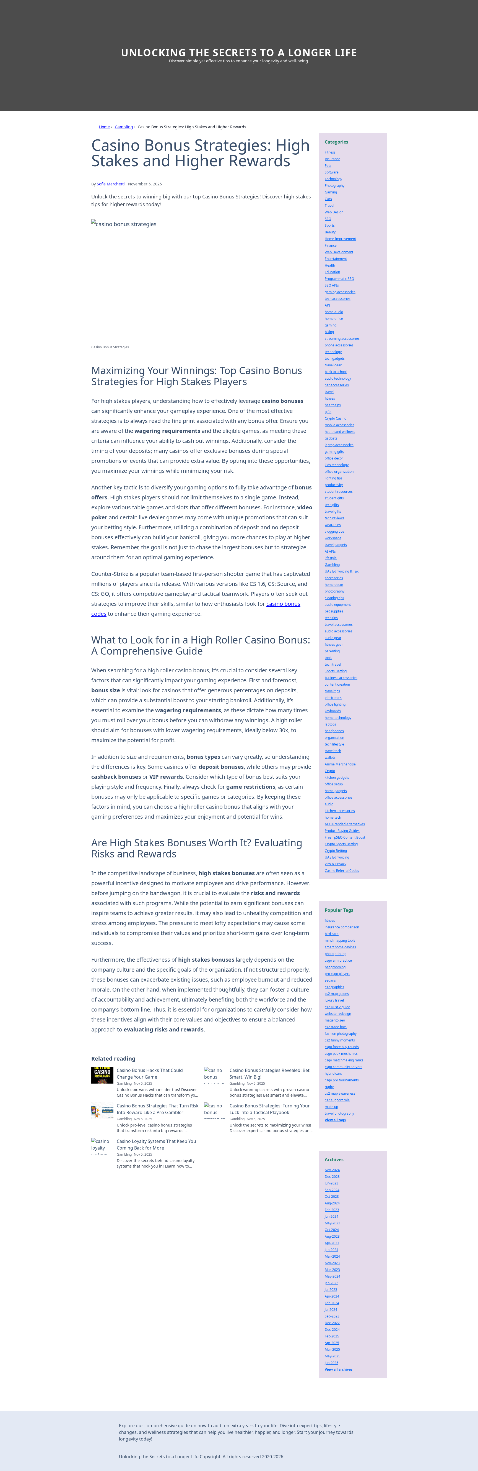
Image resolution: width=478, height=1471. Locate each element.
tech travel (333, 664)
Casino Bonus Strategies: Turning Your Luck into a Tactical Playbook (270, 1109)
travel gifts (333, 511)
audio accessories (338, 631)
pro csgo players (337, 973)
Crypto (330, 770)
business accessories (341, 677)
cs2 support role (337, 1100)
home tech (333, 817)
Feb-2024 (332, 1303)
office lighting (335, 704)
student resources (339, 491)
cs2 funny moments (340, 1040)
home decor (334, 584)
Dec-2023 (332, 1176)
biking (329, 332)
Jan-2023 (331, 1283)
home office (334, 318)
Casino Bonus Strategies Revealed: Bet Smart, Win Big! (270, 1073)
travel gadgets (336, 544)
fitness (330, 398)
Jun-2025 (331, 1362)
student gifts (334, 498)
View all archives (338, 1369)
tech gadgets (335, 358)
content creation (337, 684)
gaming (330, 325)
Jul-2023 (331, 1289)
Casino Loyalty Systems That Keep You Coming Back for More (156, 1144)
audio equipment (338, 604)
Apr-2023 (332, 1243)
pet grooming (335, 967)
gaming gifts (334, 451)
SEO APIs (332, 285)
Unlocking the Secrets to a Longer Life (239, 52)
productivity (334, 484)
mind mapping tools (340, 940)
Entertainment (336, 258)
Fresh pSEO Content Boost (345, 837)
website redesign (338, 1013)
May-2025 (332, 1356)
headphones (334, 731)
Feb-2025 (332, 1336)
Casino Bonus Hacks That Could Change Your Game (150, 1073)
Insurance (332, 159)
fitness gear (334, 644)
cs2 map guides (337, 993)
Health (330, 265)
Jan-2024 (331, 1249)
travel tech (333, 751)
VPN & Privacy (335, 864)
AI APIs (330, 551)
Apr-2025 (332, 1342)
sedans (330, 980)
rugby (329, 1086)
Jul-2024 (331, 1309)
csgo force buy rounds (342, 1046)
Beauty (330, 232)
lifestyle (331, 558)
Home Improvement (340, 238)
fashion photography (341, 1033)
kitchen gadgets (337, 777)
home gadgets (336, 790)
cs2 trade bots (336, 1027)
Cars (328, 198)
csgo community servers (343, 1066)
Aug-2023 (332, 1236)
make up (331, 1106)
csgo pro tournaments (342, 1080)
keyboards (333, 711)
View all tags (335, 1120)
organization (334, 737)
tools (328, 657)
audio (329, 804)
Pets (328, 165)
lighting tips (333, 478)
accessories (334, 578)
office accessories (338, 797)
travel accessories (339, 624)
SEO (328, 218)
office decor (334, 458)
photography (334, 591)
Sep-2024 (332, 1189)
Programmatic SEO (339, 278)
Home (104, 126)
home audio (334, 312)
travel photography (339, 1113)
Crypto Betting (336, 850)
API (327, 305)
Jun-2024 (331, 1216)
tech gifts (332, 504)
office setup (334, 784)
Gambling (124, 126)
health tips (333, 405)
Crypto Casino (335, 418)
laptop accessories (339, 445)
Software (332, 172)
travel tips (332, 691)
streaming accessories (342, 338)
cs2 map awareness (340, 1093)
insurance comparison (342, 927)
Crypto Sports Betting (341, 844)
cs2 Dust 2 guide (337, 1007)
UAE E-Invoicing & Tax (341, 571)
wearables (333, 524)
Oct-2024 (332, 1229)
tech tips (331, 618)
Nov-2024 (332, 1170)
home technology (338, 717)
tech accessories (337, 298)
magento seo (335, 1020)
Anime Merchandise (340, 764)
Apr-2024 (332, 1296)
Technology (333, 179)
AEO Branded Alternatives (345, 824)
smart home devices (340, 947)
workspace (333, 538)
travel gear (333, 365)
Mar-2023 (332, 1269)
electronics (333, 697)
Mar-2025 (332, 1349)
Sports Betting (336, 671)
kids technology (337, 465)
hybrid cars (333, 1073)
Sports (330, 225)
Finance (331, 245)
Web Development (339, 252)
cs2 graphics (334, 987)
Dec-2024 (332, 1329)
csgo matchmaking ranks (344, 1060)
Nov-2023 (332, 1263)
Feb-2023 (332, 1209)
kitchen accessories (340, 810)
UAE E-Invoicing (337, 857)
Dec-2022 (332, 1323)
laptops (330, 724)
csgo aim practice (338, 960)
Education (332, 272)
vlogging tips (334, 531)
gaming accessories (340, 292)
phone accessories (339, 345)
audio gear (333, 637)
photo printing (335, 953)
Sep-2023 (332, 1316)
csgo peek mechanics (341, 1053)
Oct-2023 (332, 1196)
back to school (336, 371)
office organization (339, 471)
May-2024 (332, 1276)
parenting (332, 651)
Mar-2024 (332, 1256)
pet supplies (334, 611)
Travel (329, 205)
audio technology (338, 378)
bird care (332, 933)
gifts (328, 411)
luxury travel (334, 1000)
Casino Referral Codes (342, 870)
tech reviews (334, 518)
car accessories (337, 385)
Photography (334, 185)
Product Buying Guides (342, 830)
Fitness (330, 152)
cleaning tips (334, 598)
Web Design (334, 212)
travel (329, 391)
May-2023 (332, 1223)
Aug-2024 (332, 1203)
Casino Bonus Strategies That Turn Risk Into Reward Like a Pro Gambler (158, 1109)
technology (333, 351)
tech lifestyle (334, 744)
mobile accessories (339, 425)
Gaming (331, 192)
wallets (330, 757)
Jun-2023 (331, 1183)
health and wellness (340, 431)
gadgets (331, 438)
